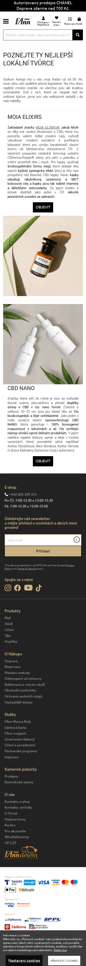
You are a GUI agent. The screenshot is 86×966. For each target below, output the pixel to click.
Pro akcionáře (15, 831)
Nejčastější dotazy (19, 702)
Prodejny (11, 776)
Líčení (9, 629)
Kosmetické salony (19, 782)
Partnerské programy (21, 751)
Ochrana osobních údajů (23, 696)
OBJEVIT (43, 207)
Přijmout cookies (64, 961)
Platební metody (17, 672)
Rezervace (12, 666)
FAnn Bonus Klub (18, 721)
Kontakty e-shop (17, 801)
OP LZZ (10, 842)
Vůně (9, 623)
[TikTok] (39, 588)
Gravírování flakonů (20, 739)
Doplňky (11, 641)
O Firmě (11, 813)
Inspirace (12, 757)
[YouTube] (28, 587)
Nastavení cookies (24, 960)
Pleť (8, 618)
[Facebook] (17, 588)
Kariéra (10, 825)
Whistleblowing (17, 836)
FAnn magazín (15, 733)
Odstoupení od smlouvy (23, 678)
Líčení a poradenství (20, 745)
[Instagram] (8, 588)
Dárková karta (15, 727)
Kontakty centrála (18, 807)
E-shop (10, 487)
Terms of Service (26, 569)
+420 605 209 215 (22, 494)
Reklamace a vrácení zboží (25, 684)
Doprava (11, 661)
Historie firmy (15, 819)
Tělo (8, 635)
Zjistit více (60, 950)
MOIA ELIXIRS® (47, 128)
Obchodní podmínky (20, 690)
